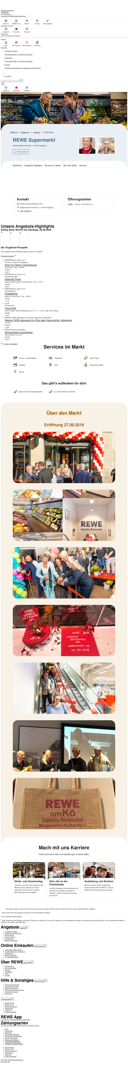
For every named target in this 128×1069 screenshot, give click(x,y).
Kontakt (7, 975)
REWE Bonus (9, 935)
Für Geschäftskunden (11, 957)
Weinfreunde (9, 1008)
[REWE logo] (4, 48)
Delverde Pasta (13, 279)
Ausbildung (8, 972)
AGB (6, 1029)
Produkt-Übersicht (10, 955)
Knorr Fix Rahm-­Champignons (21, 265)
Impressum (8, 1033)
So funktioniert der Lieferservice (15, 952)
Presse (7, 973)
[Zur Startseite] (7, 4)
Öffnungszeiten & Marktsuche (14, 990)
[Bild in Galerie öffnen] (64, 457)
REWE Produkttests (11, 940)
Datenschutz (9, 1031)
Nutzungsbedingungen (12, 1034)
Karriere (7, 970)
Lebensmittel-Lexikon (12, 986)
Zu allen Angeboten (10, 344)
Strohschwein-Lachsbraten (19, 332)
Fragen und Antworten (12, 985)
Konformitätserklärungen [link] (13, 1042)
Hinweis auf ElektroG (12, 1040)
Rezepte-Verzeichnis (11, 988)
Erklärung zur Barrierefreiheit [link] (14, 1044)
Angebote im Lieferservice (13, 933)
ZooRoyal (8, 1010)
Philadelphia (11, 293)
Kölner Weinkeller (10, 1012)
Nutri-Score (8, 994)
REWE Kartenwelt (11, 1007)
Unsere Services (10, 937)
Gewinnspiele (9, 939)
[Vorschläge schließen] (3, 84)
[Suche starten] (21, 80)
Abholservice (9, 953)
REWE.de (13, 132)
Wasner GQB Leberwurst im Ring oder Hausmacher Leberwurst (38, 320)
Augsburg (36, 132)
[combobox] (10, 81)
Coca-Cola (10, 308)
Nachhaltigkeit (9, 966)
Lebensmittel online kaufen (13, 950)
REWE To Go (9, 1005)
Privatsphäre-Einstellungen (13, 1036)
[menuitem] (6, 22)
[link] (66, 52)
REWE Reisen (9, 1003)
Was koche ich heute (11, 992)
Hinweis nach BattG (11, 1038)
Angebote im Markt (11, 931)
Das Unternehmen (10, 968)
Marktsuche (25, 132)
